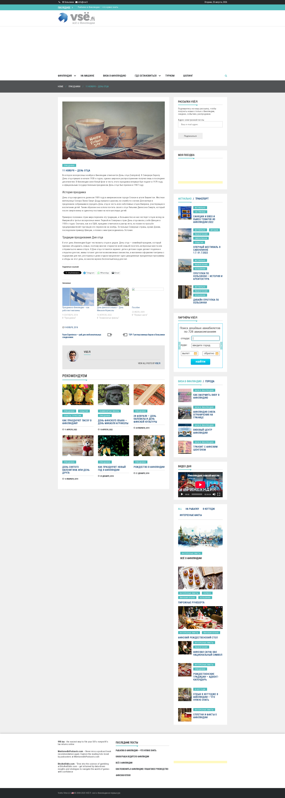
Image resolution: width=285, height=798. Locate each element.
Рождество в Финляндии (149, 467)
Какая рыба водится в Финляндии (94, 7)
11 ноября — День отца (76, 170)
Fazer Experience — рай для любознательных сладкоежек (81, 336)
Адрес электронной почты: (191, 120)
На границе (200, 212)
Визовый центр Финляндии (202, 431)
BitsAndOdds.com (66, 764)
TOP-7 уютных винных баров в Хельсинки (147, 334)
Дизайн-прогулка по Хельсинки (206, 301)
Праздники (69, 166)
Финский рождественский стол (198, 637)
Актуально (185, 198)
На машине (87, 75)
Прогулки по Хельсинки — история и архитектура (208, 276)
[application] (200, 484)
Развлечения (201, 234)
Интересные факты (191, 515)
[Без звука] (214, 494)
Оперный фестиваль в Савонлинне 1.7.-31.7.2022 (206, 250)
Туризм (169, 75)
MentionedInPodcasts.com (86, 756)
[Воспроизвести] (181, 494)
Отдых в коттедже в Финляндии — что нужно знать (205, 697)
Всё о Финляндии (124, 763)
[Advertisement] (142, 49)
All (180, 508)
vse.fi (157, 363)
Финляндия (65, 75)
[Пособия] (148, 297)
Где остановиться (146, 75)
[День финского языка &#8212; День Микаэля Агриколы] (113, 297)
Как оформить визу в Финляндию (206, 396)
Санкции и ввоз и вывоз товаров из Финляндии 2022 (204, 219)
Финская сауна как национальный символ (207, 653)
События (84, 411)
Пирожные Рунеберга (191, 602)
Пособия (136, 307)
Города (209, 381)
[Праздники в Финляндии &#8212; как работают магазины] (78, 297)
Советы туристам (72, 416)
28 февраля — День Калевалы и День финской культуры (145, 419)
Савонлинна (201, 238)
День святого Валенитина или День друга (76, 470)
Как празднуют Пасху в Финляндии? (77, 422)
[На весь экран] (218, 494)
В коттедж (209, 508)
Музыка (214, 230)
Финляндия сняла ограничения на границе (204, 414)
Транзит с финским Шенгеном (205, 448)
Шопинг (188, 75)
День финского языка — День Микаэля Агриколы (113, 422)
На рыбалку (192, 508)
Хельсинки (200, 269)
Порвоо (207, 593)
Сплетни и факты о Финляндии (205, 716)
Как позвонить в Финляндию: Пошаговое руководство (142, 769)
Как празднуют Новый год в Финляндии (112, 468)
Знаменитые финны (109, 411)
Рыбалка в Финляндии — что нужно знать (136, 750)
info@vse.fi (83, 2)
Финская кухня (187, 598)
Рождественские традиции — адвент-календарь (206, 677)
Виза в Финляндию (114, 75)
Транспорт (202, 198)
